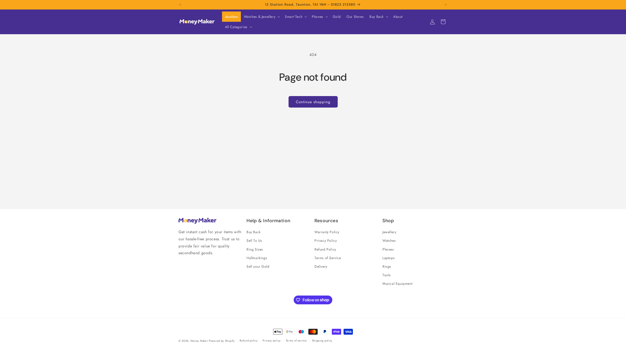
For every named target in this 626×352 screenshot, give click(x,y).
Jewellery (389, 232)
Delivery (320, 266)
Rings (386, 266)
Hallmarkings (256, 257)
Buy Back (253, 232)
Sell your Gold (257, 266)
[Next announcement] (445, 4)
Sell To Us (254, 240)
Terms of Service (327, 257)
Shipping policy (322, 340)
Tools (386, 275)
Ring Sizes (254, 249)
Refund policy (248, 340)
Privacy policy (272, 340)
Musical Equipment (397, 283)
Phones (388, 249)
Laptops (388, 257)
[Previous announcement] (180, 4)
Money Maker (199, 341)
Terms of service (296, 340)
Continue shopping (313, 102)
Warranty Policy (326, 232)
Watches (389, 240)
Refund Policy (325, 249)
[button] (261, 16)
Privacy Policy (325, 240)
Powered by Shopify (222, 341)
